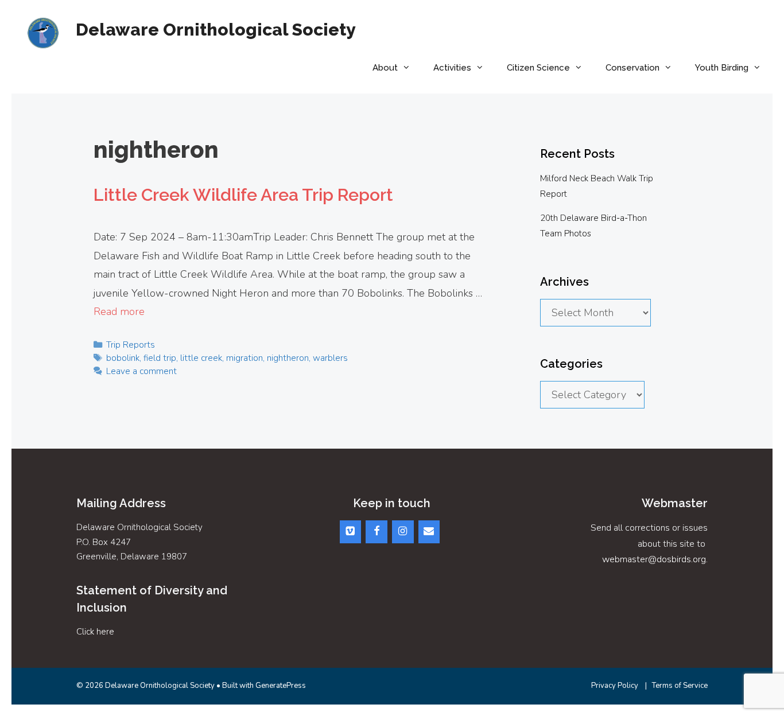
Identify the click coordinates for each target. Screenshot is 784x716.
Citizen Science (538, 68)
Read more (119, 311)
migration (244, 358)
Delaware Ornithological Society (216, 30)
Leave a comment (141, 371)
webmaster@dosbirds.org (654, 559)
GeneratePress (280, 685)
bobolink (122, 358)
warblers (330, 358)
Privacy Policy (614, 685)
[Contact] (429, 531)
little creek (201, 358)
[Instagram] (403, 531)
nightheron (288, 358)
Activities (452, 68)
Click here (95, 631)
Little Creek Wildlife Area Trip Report (243, 195)
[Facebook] (376, 531)
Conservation (632, 68)
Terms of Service (680, 685)
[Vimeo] (351, 531)
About (385, 68)
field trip (159, 358)
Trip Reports (130, 345)
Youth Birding (721, 68)
